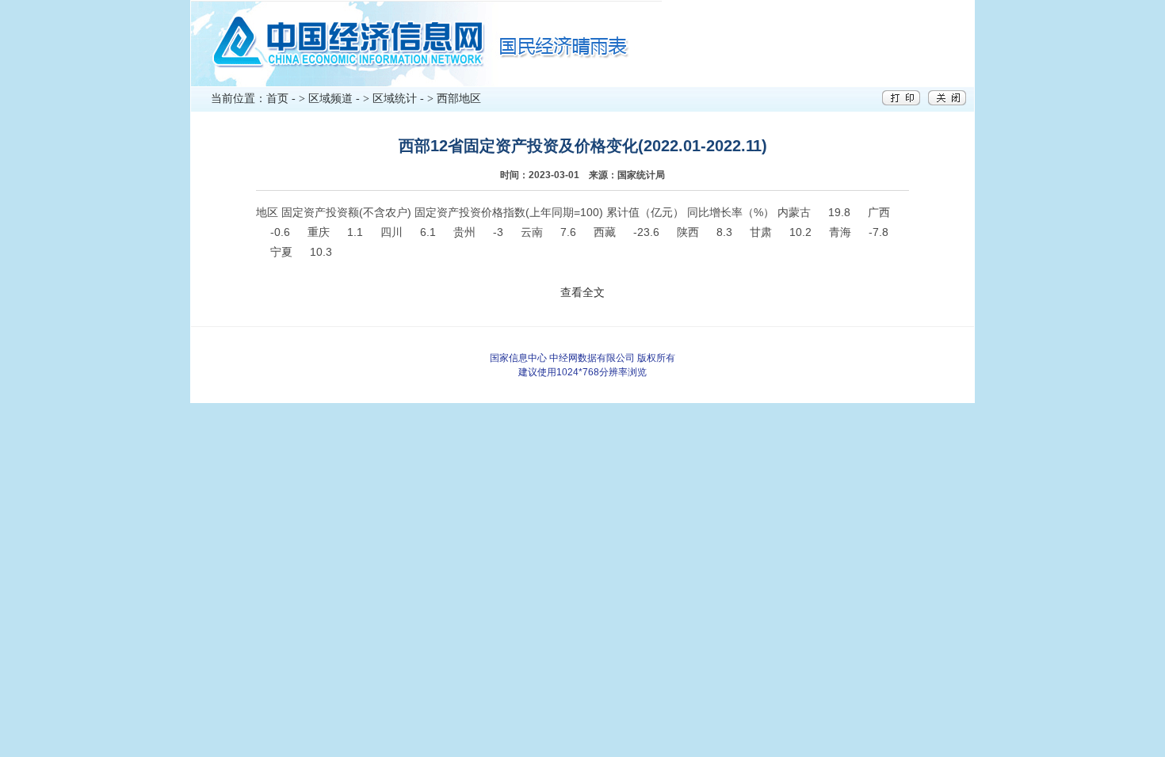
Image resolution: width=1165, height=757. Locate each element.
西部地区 (459, 99)
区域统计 (394, 99)
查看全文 (582, 292)
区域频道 (330, 99)
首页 (277, 99)
